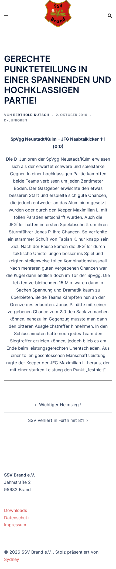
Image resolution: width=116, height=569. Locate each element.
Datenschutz (17, 517)
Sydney (11, 559)
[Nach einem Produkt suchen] (110, 16)
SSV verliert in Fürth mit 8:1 (56, 420)
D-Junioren (15, 120)
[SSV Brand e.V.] (58, 15)
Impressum (15, 524)
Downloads (15, 510)
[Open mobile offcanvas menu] (6, 15)
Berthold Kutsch (31, 115)
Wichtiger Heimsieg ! (60, 404)
